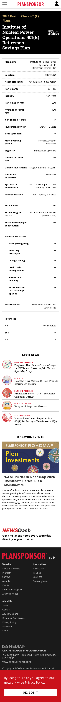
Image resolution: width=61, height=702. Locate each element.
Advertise (7, 626)
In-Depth (6, 572)
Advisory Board (10, 613)
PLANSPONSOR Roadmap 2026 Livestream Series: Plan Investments (28, 481)
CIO (4, 650)
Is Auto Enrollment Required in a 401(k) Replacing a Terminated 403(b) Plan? (35, 421)
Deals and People (22, 403)
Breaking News (40, 581)
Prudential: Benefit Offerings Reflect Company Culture (35, 395)
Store (5, 630)
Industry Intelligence (12, 589)
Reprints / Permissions (13, 618)
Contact (6, 609)
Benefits (18, 378)
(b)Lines (37, 572)
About (5, 605)
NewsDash (38, 568)
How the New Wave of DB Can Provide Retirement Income (36, 382)
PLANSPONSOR (36, 650)
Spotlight (37, 576)
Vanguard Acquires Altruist (30, 406)
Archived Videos (10, 593)
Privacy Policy (9, 622)
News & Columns (11, 568)
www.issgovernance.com (16, 661)
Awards (6, 581)
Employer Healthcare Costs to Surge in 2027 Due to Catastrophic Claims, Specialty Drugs (35, 368)
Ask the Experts (22, 415)
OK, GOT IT (30, 692)
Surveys (6, 576)
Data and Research (23, 362)
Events (5, 585)
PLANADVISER (17, 650)
